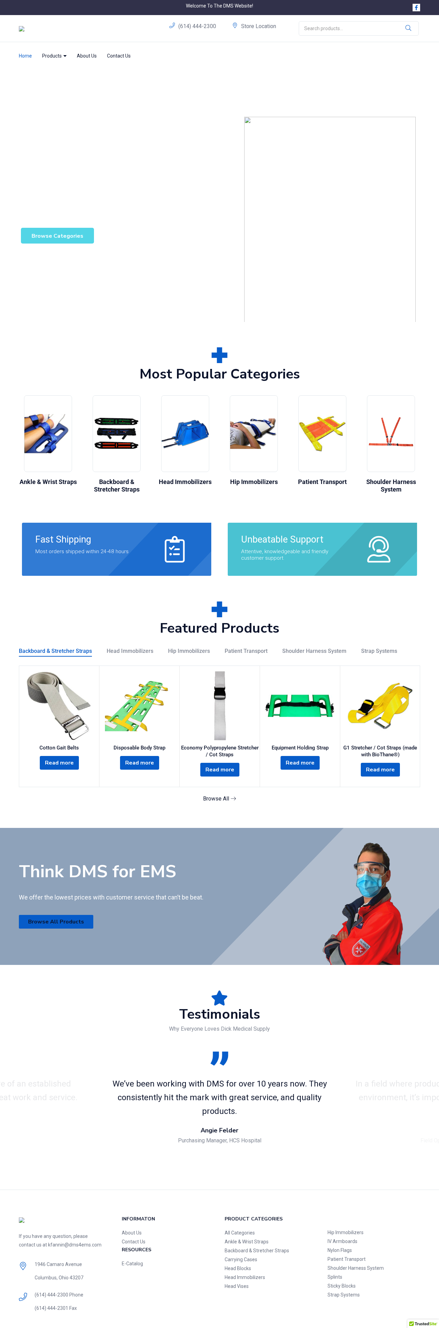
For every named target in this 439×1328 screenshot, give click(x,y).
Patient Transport (322, 481)
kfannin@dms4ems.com (75, 1245)
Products (52, 56)
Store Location (258, 26)
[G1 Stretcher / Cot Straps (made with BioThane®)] (380, 705)
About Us (87, 56)
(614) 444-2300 (197, 26)
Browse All (216, 798)
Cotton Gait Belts (59, 748)
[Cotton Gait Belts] (59, 705)
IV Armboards (342, 1241)
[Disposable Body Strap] (139, 705)
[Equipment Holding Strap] (299, 705)
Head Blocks (238, 1268)
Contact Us (119, 56)
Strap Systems (379, 651)
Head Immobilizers (185, 481)
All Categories (240, 1233)
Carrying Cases (241, 1259)
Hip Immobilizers (254, 481)
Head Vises (237, 1286)
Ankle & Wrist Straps (48, 481)
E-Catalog (132, 1263)
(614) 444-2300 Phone (59, 1295)
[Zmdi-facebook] (416, 7)
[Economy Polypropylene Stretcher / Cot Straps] (219, 705)
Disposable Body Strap (139, 748)
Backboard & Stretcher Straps (117, 485)
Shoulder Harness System (391, 485)
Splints (335, 1277)
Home (25, 56)
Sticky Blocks (342, 1286)
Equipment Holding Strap (300, 748)
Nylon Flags (340, 1250)
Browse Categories (57, 236)
